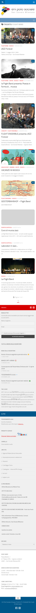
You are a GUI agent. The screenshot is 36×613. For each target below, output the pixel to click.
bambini (15, 392)
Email (2, 327)
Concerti (4, 131)
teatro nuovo (27, 404)
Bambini (12, 167)
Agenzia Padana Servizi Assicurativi (12, 453)
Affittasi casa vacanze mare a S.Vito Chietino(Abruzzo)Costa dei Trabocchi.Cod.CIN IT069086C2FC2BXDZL (14, 497)
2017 (8, 392)
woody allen (24, 406)
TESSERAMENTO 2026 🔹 (9, 375)
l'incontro (4, 397)
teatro (4, 404)
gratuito (27, 394)
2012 (6, 392)
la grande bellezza (15, 397)
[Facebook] (31, 307)
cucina (25, 392)
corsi (20, 392)
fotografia (18, 394)
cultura (28, 392)
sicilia (22, 401)
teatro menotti (21, 404)
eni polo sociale (5, 394)
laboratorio (9, 397)
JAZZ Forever (7, 49)
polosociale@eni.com (17, 586)
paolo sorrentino (24, 399)
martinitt (25, 397)
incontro (31, 394)
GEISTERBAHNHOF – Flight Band (15, 201)
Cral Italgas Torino (7, 465)
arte (11, 392)
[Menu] (34, 2)
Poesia (21, 80)
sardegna (19, 401)
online (14, 399)
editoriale (32, 392)
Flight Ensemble (13, 131)
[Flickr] (34, 307)
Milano (30, 397)
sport (24, 401)
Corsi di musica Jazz (9, 230)
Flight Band (4, 46)
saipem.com (6, 477)
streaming (28, 401)
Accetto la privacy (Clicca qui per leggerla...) (14, 333)
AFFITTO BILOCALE (7, 491)
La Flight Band (7, 279)
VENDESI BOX (5, 526)
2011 (2, 392)
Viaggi (9, 406)
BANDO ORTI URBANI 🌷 (9, 360)
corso (22, 392)
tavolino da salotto (7, 530)
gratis (22, 394)
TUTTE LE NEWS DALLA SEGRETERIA (11, 344)
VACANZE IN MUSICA (10, 170)
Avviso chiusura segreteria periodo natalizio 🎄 (16, 381)
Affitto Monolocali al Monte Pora (11, 487)
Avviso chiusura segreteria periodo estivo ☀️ (15, 354)
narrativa (8, 399)
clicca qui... (21, 424)
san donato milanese (11, 401)
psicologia (3, 401)
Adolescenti (5, 167)
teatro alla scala (13, 404)
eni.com (5, 473)
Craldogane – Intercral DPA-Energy (12, 469)
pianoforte (30, 399)
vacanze (6, 406)
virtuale (13, 406)
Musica (11, 46)
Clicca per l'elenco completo (8, 436)
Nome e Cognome (5, 320)
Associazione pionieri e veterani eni (12, 457)
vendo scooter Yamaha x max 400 (11, 534)
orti (18, 399)
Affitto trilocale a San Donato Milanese (12, 522)
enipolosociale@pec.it (11, 588)
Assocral (5, 461)
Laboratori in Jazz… (9, 246)
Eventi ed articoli (6, 227)
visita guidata (18, 406)
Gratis (11, 80)
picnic (33, 399)
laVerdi (21, 397)
